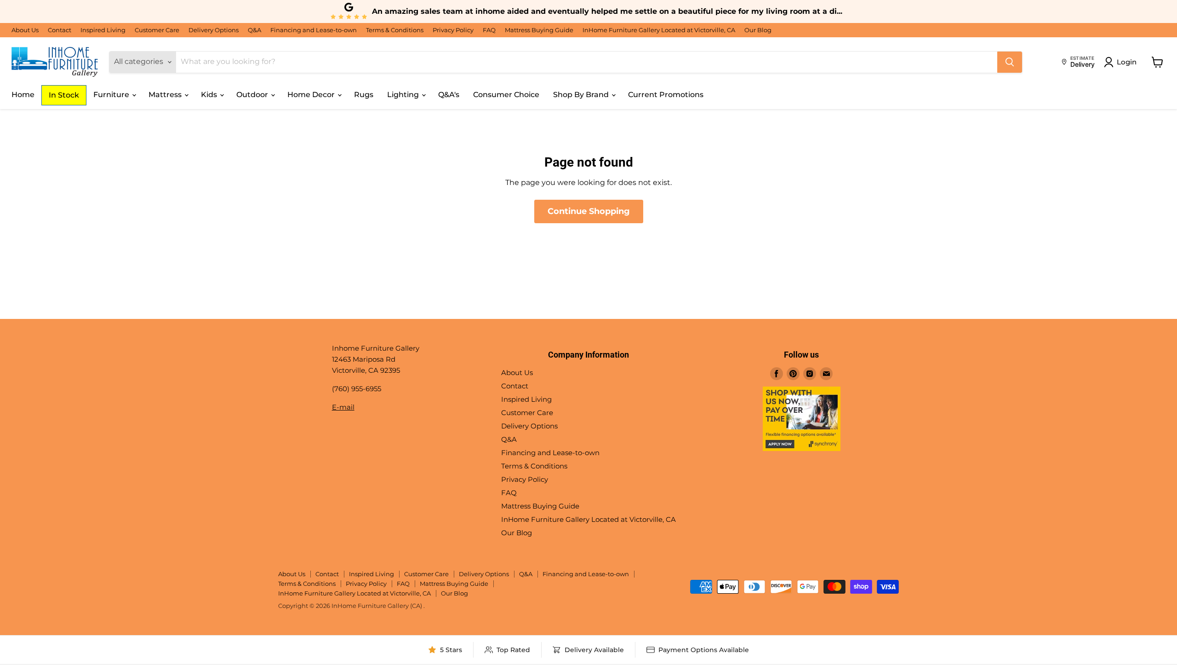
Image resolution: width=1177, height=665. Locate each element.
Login (1127, 62)
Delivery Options (214, 30)
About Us (25, 30)
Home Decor (312, 94)
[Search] (1009, 62)
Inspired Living (103, 30)
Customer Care (157, 30)
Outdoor (253, 94)
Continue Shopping (589, 211)
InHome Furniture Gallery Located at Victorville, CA (659, 30)
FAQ (489, 30)
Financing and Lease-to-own (313, 30)
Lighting (404, 94)
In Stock (64, 95)
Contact (59, 30)
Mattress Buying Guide (539, 30)
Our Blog (757, 30)
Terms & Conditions (394, 30)
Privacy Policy (453, 30)
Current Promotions (665, 94)
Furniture (112, 94)
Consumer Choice (506, 94)
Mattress (166, 94)
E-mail (343, 407)
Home (22, 94)
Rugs (363, 94)
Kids (210, 94)
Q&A (254, 30)
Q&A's (448, 94)
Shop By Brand (582, 94)
